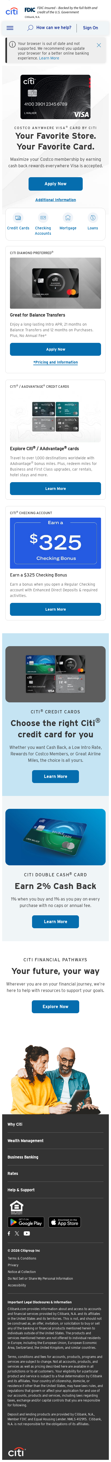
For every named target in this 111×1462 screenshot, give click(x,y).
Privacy (13, 1265)
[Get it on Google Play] (26, 1222)
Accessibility (17, 1285)
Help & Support (21, 1190)
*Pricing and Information (67, 362)
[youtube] (27, 1233)
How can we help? (53, 27)
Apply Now (63, 183)
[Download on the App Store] (64, 1222)
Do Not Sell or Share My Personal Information (40, 1278)
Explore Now (61, 1006)
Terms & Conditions (22, 1258)
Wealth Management (26, 1141)
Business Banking (23, 1157)
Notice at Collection (22, 1272)
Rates (13, 1173)
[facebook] (9, 1233)
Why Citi (15, 1124)
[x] (17, 1233)
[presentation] (60, 16)
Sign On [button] (90, 27)
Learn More (49, 58)
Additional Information (57, 200)
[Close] (99, 44)
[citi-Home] (12, 12)
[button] (10, 28)
